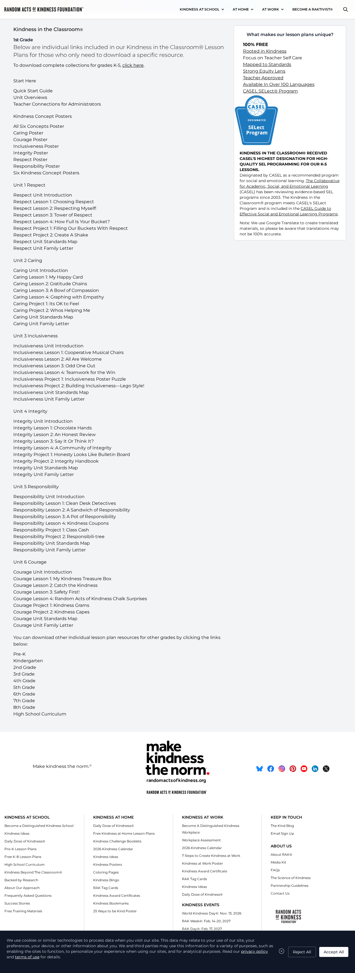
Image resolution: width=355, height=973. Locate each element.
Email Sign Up (282, 833)
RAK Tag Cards (105, 888)
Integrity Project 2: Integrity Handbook (56, 461)
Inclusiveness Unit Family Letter (49, 399)
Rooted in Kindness (264, 51)
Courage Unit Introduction (42, 572)
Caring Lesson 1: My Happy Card (48, 277)
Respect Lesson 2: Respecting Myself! (54, 208)
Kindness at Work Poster (202, 863)
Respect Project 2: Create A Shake (50, 235)
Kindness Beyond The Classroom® (33, 872)
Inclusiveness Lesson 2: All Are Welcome (57, 359)
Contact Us (280, 893)
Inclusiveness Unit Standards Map (51, 392)
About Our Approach (22, 888)
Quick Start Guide (33, 90)
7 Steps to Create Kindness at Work (211, 856)
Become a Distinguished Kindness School (38, 826)
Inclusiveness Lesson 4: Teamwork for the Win (64, 372)
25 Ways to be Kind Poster (115, 911)
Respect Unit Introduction (42, 195)
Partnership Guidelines (289, 885)
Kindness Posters (107, 864)
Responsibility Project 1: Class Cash (51, 530)
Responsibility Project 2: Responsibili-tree (59, 536)
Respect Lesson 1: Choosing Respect (53, 201)
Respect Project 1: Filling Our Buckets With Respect (70, 228)
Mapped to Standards (267, 64)
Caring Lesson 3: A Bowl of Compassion (56, 290)
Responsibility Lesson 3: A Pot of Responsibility (64, 516)
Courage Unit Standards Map (45, 618)
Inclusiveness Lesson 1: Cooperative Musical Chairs (68, 352)
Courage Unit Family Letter (43, 625)
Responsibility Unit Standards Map (51, 543)
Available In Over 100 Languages (279, 84)
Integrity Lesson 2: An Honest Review (54, 434)
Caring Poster (28, 133)
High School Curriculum (39, 714)
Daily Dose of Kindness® (24, 841)
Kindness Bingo (106, 880)
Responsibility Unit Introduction (49, 496)
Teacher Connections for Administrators (57, 104)
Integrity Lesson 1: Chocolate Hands (52, 428)
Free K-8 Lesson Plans (22, 857)
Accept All (334, 951)
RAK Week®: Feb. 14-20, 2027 (206, 921)
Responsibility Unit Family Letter (49, 549)
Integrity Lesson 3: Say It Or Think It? (53, 441)
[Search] (346, 9)
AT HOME (241, 9)
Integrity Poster (30, 153)
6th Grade (24, 694)
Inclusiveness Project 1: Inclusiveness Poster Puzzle (69, 379)
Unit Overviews (30, 97)
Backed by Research (21, 880)
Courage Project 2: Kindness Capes (51, 612)
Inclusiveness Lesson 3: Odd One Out (54, 365)
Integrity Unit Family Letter (43, 474)
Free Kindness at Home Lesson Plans (124, 833)
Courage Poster (30, 139)
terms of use (27, 956)
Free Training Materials (23, 911)
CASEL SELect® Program (270, 91)
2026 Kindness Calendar (113, 849)
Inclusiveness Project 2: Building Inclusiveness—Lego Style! (78, 385)
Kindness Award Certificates (116, 895)
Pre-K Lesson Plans (20, 849)
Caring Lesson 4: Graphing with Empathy (58, 297)
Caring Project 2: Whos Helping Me (51, 310)
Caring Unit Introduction (40, 270)
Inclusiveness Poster (36, 146)
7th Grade (24, 700)
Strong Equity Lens (264, 71)
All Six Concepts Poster (38, 126)
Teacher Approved (263, 77)
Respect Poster (30, 159)
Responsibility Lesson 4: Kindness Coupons (61, 523)
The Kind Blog (282, 826)
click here (133, 65)
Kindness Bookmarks (111, 903)
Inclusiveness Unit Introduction (48, 345)
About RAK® (281, 854)
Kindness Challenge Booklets (117, 841)
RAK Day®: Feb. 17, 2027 (202, 929)
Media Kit (278, 862)
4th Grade (24, 680)
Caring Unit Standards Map (43, 317)
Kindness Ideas (16, 833)
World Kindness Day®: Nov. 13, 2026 (211, 913)
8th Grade (24, 707)
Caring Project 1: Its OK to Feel (46, 303)
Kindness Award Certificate (204, 871)
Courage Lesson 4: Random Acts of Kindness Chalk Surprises (80, 598)
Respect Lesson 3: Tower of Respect (52, 215)
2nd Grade (24, 667)
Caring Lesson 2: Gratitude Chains (50, 283)
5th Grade (24, 687)
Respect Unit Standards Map (45, 241)
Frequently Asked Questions (28, 895)
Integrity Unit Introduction (43, 421)
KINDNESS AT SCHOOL (199, 9)
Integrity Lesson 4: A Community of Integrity (62, 447)
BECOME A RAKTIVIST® (312, 9)
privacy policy (254, 951)
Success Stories (17, 903)
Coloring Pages (106, 872)
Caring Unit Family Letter (41, 323)
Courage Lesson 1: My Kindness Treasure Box (62, 578)
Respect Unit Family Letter (43, 248)
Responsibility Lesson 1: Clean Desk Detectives (64, 503)
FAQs (275, 870)
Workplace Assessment (201, 840)
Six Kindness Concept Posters (46, 172)
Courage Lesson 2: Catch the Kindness (55, 585)
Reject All (302, 951)
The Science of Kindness (291, 878)
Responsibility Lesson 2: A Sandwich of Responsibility (71, 510)
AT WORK (270, 9)
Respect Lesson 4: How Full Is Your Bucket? (61, 221)
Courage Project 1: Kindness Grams (51, 605)
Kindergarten (28, 660)
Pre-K (19, 654)
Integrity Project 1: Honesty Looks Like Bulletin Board (71, 454)
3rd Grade (24, 674)
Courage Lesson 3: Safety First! (46, 592)
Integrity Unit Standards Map (45, 467)
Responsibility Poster (36, 166)
